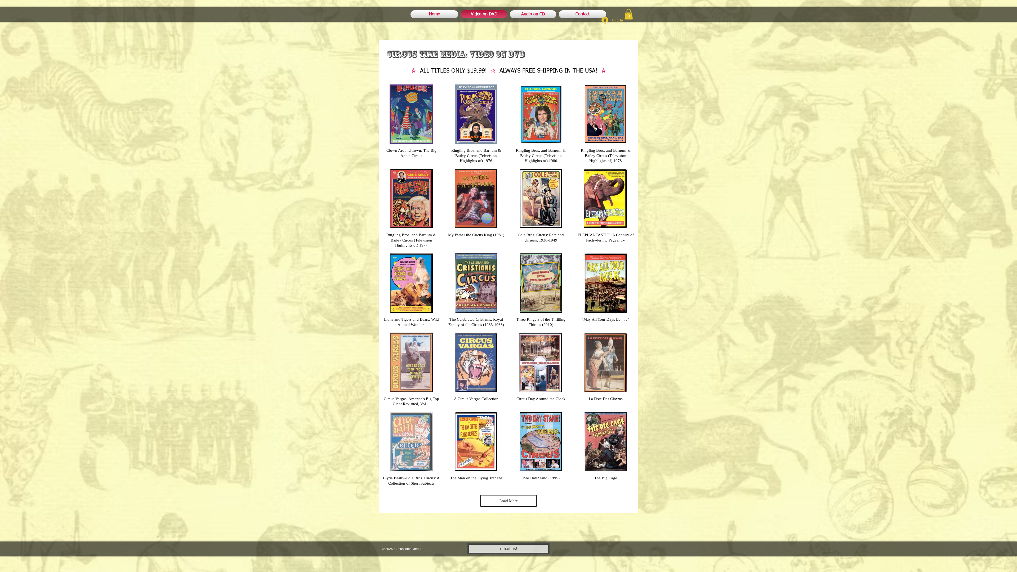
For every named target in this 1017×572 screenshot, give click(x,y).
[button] (628, 14)
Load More (508, 501)
